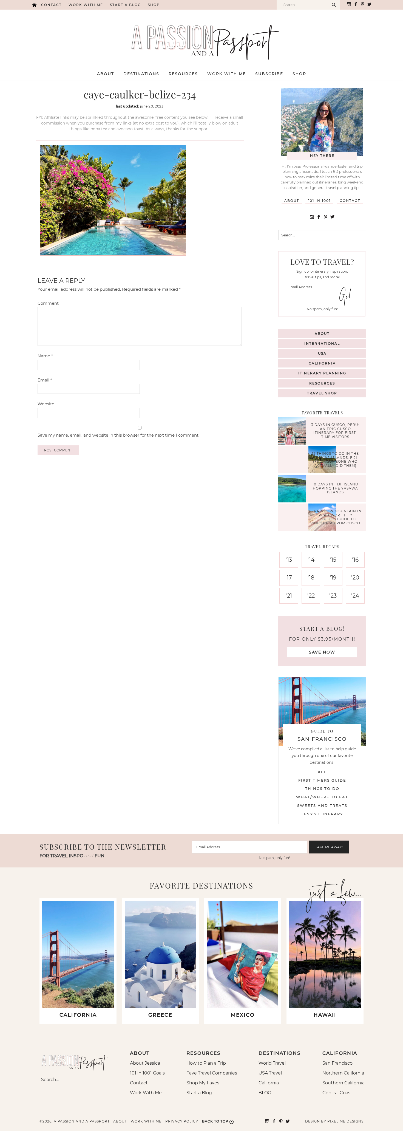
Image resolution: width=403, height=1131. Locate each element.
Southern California (343, 1082)
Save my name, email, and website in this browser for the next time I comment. (118, 435)
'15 (333, 559)
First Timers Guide (322, 780)
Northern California (343, 1073)
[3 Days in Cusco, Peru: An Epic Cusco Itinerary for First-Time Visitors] (293, 431)
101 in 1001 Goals (147, 1073)
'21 (289, 595)
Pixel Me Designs (345, 1121)
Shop (154, 5)
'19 (333, 577)
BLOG (265, 1092)
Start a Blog (125, 5)
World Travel (272, 1063)
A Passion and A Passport (201, 37)
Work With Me (146, 1092)
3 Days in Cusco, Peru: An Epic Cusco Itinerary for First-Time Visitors (335, 431)
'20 (355, 577)
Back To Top (215, 1121)
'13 (289, 559)
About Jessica (145, 1063)
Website (46, 403)
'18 (311, 577)
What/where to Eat (322, 797)
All (322, 772)
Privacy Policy (181, 1121)
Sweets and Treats (322, 805)
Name (45, 355)
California (322, 363)
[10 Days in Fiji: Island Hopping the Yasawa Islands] (293, 489)
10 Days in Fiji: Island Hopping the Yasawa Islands (335, 488)
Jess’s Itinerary (322, 814)
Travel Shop (322, 393)
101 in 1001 (319, 201)
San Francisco (337, 1063)
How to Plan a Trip (206, 1063)
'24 (355, 595)
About (291, 201)
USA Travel (270, 1073)
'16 (355, 559)
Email (45, 380)
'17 (288, 577)
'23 (333, 595)
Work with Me (86, 5)
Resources (322, 383)
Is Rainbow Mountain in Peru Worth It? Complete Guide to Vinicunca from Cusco (335, 517)
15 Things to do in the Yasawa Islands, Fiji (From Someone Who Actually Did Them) (335, 460)
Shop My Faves (202, 1082)
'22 (311, 595)
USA (322, 353)
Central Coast (337, 1092)
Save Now (322, 652)
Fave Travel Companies (211, 1073)
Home (34, 5)
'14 (311, 559)
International (322, 343)
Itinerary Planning (322, 373)
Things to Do (322, 788)
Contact (51, 5)
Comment (48, 303)
